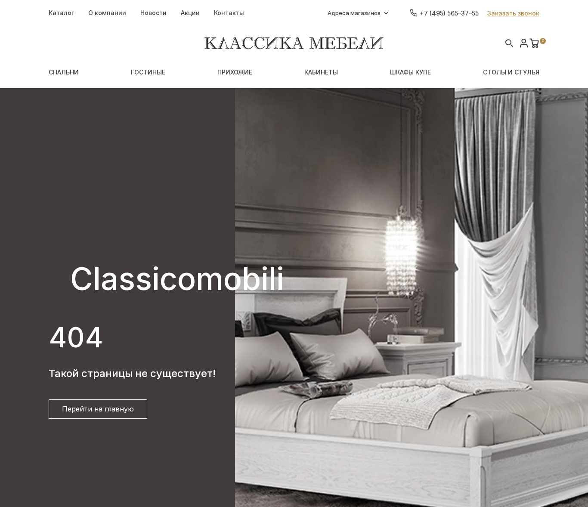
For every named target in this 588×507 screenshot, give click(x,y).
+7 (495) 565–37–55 (449, 13)
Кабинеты (321, 72)
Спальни (64, 72)
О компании (107, 12)
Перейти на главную (98, 409)
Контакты (229, 12)
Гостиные (148, 72)
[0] (534, 43)
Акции (190, 12)
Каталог (61, 12)
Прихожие (234, 72)
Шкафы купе (410, 72)
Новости (153, 12)
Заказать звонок (513, 13)
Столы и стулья (511, 72)
